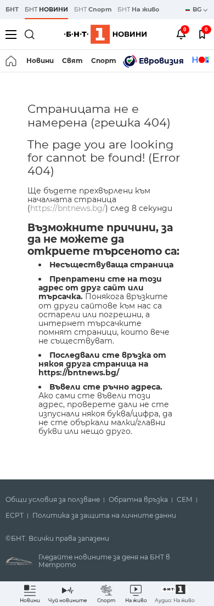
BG (198, 9)
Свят (72, 60)
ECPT (14, 515)
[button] (175, 593)
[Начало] (11, 61)
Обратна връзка (138, 500)
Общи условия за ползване (52, 500)
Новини (40, 60)
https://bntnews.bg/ (67, 208)
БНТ (12, 9)
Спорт (103, 60)
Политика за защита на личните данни (104, 515)
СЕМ (185, 500)
